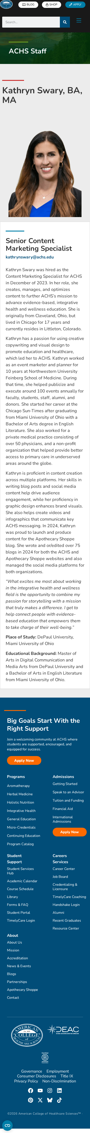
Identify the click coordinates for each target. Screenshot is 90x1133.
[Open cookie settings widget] (7, 1125)
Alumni (58, 912)
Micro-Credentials (21, 827)
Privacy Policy (26, 1081)
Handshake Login (66, 904)
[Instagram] (49, 1090)
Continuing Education (23, 835)
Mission (13, 950)
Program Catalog (20, 844)
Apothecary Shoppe (22, 989)
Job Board (60, 876)
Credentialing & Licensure (65, 886)
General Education (21, 819)
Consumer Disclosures (36, 1076)
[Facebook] (30, 1090)
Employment (58, 1071)
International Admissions (63, 819)
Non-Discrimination (59, 1081)
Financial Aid (63, 808)
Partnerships (17, 981)
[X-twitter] (40, 1100)
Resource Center (66, 928)
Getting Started (65, 783)
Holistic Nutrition (20, 802)
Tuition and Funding (68, 800)
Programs (16, 776)
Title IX (67, 1076)
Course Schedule (20, 889)
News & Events (19, 966)
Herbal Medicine (20, 794)
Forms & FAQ (17, 904)
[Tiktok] (59, 1100)
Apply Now (69, 832)
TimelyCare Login (21, 920)
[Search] (65, 22)
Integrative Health (21, 810)
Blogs (11, 974)
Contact (13, 997)
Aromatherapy (18, 785)
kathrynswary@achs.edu (30, 257)
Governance (31, 1071)
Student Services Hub (20, 871)
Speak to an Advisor (68, 792)
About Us (14, 942)
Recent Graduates (67, 920)
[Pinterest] (30, 1100)
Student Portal (18, 912)
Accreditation (17, 958)
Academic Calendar (22, 881)
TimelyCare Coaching (69, 896)
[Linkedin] (59, 1090)
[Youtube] (40, 1090)
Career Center (64, 868)
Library (12, 896)
